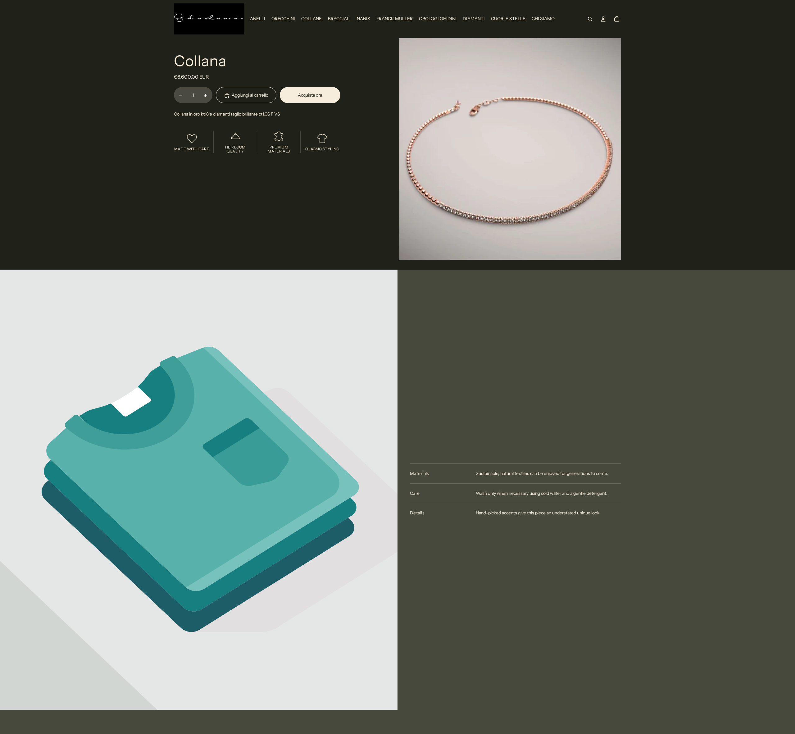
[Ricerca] (590, 19)
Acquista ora (310, 95)
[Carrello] (617, 19)
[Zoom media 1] (510, 149)
